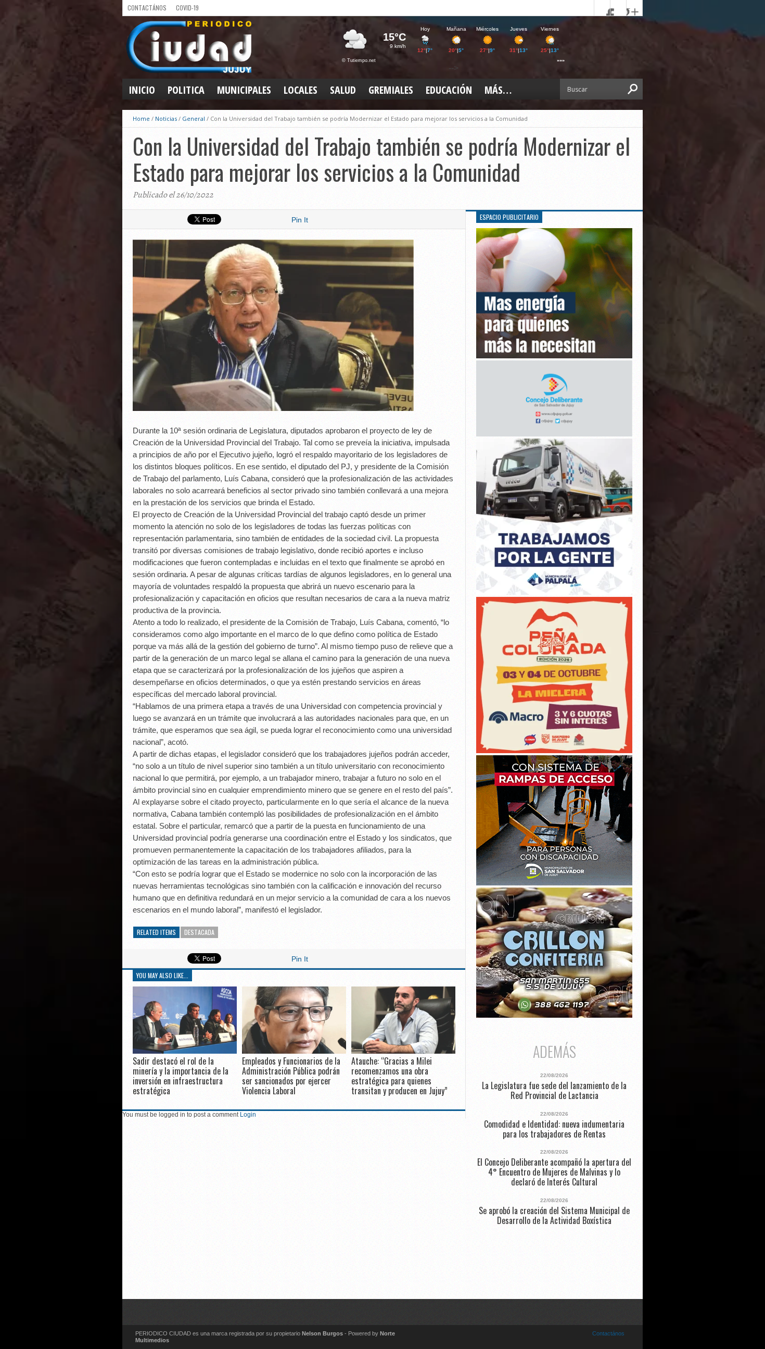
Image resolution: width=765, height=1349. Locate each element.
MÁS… (498, 90)
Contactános (608, 1333)
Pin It (299, 220)
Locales (300, 90)
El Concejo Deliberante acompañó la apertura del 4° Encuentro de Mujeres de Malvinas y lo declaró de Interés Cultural (554, 1172)
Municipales (244, 90)
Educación (449, 90)
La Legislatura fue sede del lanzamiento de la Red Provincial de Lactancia (554, 1091)
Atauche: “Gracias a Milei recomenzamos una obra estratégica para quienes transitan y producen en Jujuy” (399, 1076)
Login (248, 1114)
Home (141, 118)
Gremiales (390, 90)
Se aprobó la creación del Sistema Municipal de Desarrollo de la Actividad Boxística (554, 1216)
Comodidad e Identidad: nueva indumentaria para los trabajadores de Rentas (554, 1129)
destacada (199, 932)
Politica (186, 90)
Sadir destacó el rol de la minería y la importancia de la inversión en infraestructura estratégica (180, 1076)
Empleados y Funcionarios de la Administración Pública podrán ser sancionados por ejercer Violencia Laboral (291, 1076)
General (193, 118)
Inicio (142, 90)
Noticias (166, 118)
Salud (343, 90)
